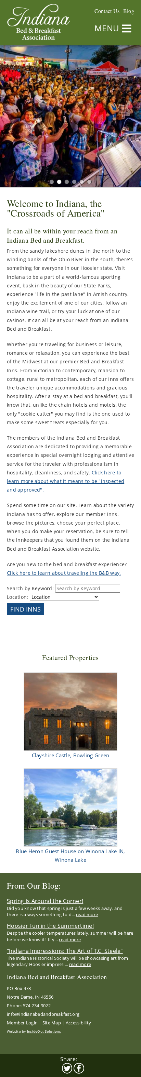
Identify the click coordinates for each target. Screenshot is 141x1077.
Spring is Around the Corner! (45, 901)
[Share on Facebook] (79, 1068)
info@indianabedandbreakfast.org (43, 1014)
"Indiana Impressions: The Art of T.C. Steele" (65, 951)
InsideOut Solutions (44, 1031)
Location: (18, 597)
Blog (128, 10)
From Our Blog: (34, 885)
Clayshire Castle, (71, 755)
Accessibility (78, 1023)
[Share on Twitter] (67, 1068)
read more (87, 914)
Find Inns (25, 609)
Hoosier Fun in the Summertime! (50, 926)
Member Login (22, 1023)
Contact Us (107, 10)
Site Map (51, 1023)
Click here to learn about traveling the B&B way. (64, 573)
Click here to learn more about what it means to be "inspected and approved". (65, 481)
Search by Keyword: (31, 588)
